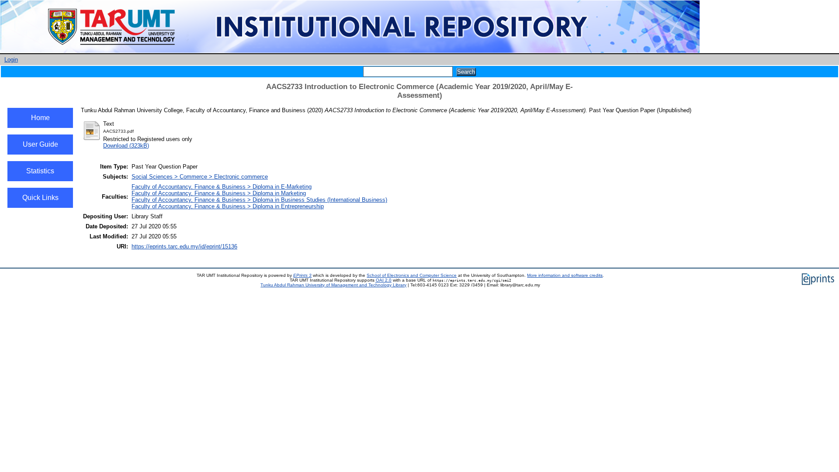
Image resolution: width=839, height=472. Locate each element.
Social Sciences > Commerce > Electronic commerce (200, 176)
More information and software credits (565, 275)
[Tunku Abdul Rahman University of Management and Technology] (350, 51)
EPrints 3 (302, 275)
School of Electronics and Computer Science (412, 275)
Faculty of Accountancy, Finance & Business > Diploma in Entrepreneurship (228, 206)
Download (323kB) (126, 145)
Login (11, 59)
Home (40, 117)
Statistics (40, 171)
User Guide (40, 144)
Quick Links (40, 197)
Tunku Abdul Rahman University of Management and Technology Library (333, 285)
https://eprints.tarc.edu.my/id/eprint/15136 (184, 246)
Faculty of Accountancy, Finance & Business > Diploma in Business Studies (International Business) (259, 199)
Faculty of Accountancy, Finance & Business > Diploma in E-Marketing (222, 186)
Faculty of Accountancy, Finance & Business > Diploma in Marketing (219, 193)
